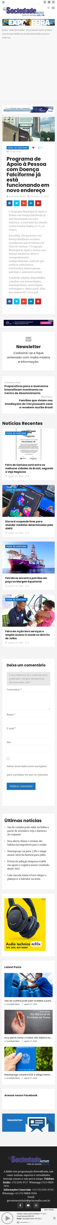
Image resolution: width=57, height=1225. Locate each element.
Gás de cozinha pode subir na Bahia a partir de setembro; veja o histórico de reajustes (28, 831)
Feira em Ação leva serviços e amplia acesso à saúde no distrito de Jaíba (27, 635)
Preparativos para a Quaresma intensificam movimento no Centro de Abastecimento (26, 389)
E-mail (11, 728)
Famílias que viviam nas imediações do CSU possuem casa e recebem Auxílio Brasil (29, 404)
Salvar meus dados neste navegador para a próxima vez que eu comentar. (28, 770)
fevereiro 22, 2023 (39, 196)
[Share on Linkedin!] (31, 203)
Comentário (14, 689)
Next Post (46, 397)
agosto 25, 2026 (15, 476)
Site (9, 742)
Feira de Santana (17, 30)
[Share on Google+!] (24, 203)
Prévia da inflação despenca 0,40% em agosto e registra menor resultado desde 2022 (28, 865)
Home (5, 30)
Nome (11, 714)
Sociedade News (17, 196)
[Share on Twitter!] (17, 203)
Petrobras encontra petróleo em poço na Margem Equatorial (26, 579)
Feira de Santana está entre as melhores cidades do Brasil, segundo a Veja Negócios (29, 468)
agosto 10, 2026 (15, 643)
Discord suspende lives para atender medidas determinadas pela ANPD (29, 525)
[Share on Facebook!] (9, 203)
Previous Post (13, 382)
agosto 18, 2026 (15, 533)
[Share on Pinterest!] (38, 203)
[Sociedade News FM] (23, 11)
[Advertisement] (28, 69)
